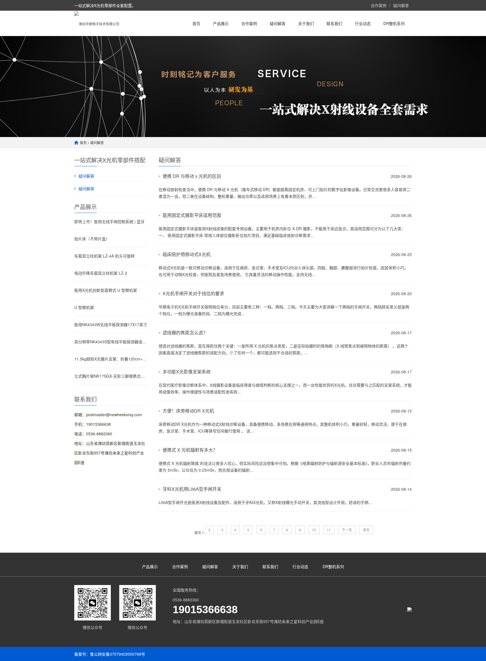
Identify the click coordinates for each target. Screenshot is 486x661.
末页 (366, 529)
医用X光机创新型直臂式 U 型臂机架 (105, 290)
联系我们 (334, 23)
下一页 (347, 529)
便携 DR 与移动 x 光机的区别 (192, 176)
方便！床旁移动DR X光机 (188, 410)
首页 (196, 23)
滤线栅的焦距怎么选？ (185, 332)
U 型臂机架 (84, 307)
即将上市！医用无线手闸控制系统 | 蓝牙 (109, 221)
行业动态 (363, 23)
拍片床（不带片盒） (92, 238)
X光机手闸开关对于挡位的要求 (193, 293)
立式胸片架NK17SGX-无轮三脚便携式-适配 (110, 376)
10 (314, 529)
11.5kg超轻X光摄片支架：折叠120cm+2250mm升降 (110, 359)
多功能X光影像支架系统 (187, 371)
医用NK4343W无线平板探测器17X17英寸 (110, 324)
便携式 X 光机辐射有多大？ (190, 450)
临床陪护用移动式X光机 (187, 254)
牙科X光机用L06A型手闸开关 (192, 489)
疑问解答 (401, 5)
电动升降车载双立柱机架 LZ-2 (100, 273)
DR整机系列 (394, 23)
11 (329, 529)
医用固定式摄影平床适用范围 (192, 215)
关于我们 (306, 23)
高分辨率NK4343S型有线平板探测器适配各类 (110, 341)
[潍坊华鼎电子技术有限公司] (96, 23)
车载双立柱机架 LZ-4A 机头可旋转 (104, 256)
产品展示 (221, 23)
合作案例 (378, 5)
